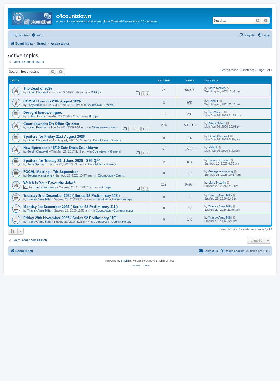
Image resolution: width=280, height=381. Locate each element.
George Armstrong (39, 175)
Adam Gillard (216, 123)
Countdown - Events (100, 105)
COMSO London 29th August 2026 (52, 101)
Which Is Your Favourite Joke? (49, 183)
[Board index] (32, 18)
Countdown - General (106, 151)
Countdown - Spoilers (107, 140)
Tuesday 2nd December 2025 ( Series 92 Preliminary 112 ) (71, 196)
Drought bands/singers (42, 112)
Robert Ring (35, 116)
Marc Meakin (217, 88)
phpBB (125, 260)
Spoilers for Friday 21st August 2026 (54, 136)
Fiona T (213, 100)
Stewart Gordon (218, 160)
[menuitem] (36, 35)
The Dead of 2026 (37, 88)
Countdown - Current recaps (113, 199)
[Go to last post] (228, 88)
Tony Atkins (35, 105)
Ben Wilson (215, 112)
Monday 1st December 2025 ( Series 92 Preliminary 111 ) (70, 207)
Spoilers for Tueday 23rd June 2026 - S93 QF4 (61, 161)
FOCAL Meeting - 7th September (50, 172)
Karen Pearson (37, 127)
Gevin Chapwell (37, 92)
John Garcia (35, 164)
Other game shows (104, 127)
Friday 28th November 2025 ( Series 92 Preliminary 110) (69, 218)
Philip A (213, 147)
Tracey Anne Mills (39, 199)
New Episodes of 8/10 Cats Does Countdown (60, 148)
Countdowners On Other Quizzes (51, 124)
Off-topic (96, 92)
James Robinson (44, 187)
